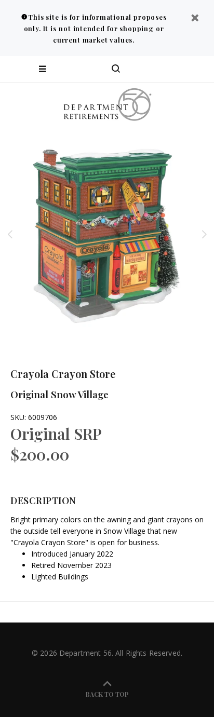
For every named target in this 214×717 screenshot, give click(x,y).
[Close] (195, 18)
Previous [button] (10, 234)
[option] (107, 234)
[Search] (115, 69)
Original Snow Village (59, 394)
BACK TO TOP (107, 694)
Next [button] (204, 234)
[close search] (197, 69)
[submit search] (164, 69)
